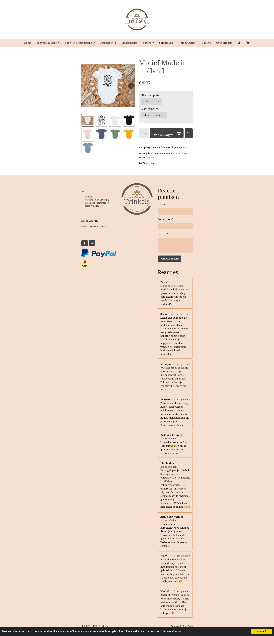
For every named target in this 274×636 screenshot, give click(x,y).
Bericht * (163, 234)
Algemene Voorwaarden (97, 203)
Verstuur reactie (169, 258)
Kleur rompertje (150, 95)
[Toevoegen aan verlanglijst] (189, 133)
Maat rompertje (150, 108)
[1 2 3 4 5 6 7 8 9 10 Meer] (144, 133)
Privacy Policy (92, 206)
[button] (87, 120)
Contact (88, 197)
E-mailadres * (166, 219)
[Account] (239, 43)
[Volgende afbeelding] (131, 86)
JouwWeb (188, 626)
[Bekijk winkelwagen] (248, 43)
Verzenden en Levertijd (97, 200)
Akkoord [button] (261, 631)
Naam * (162, 204)
